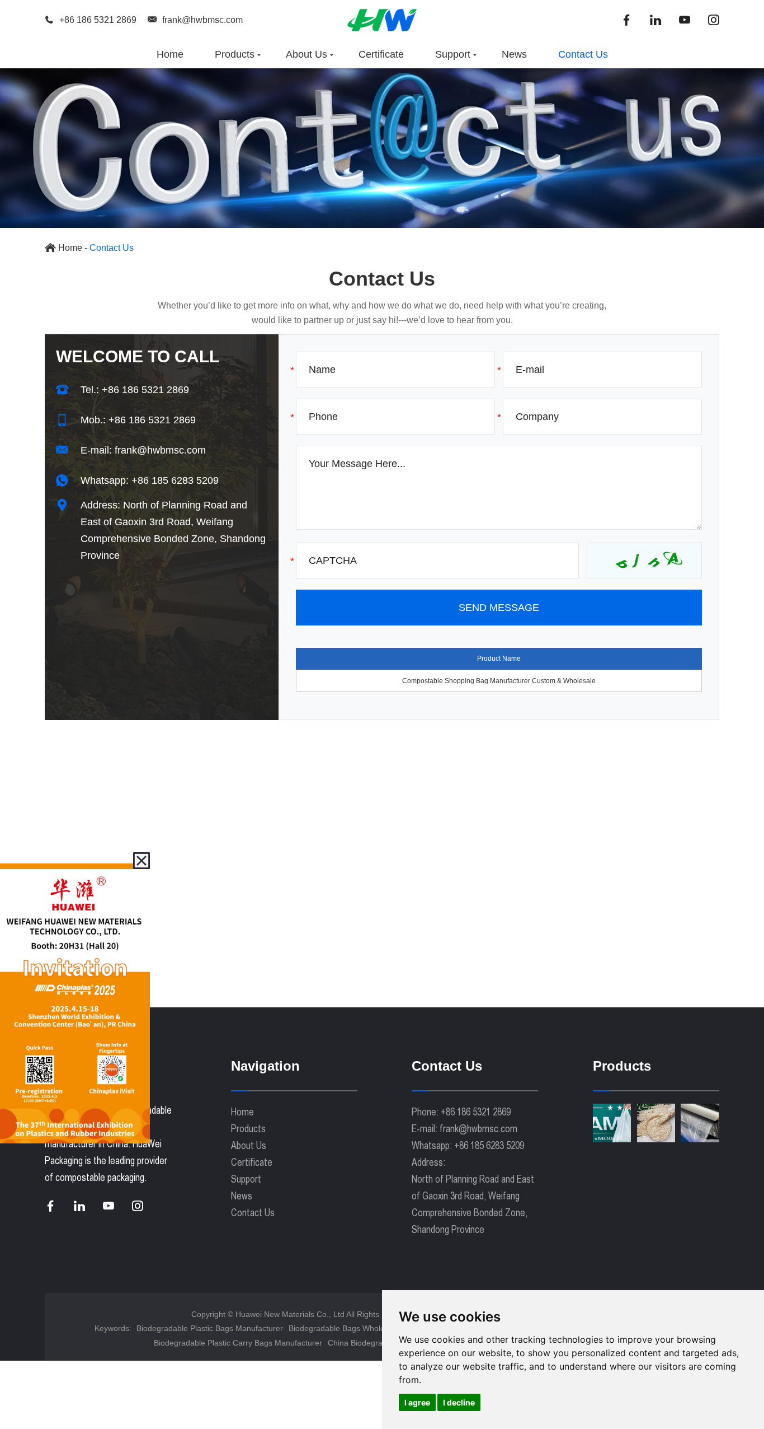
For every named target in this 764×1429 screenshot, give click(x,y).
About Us (306, 54)
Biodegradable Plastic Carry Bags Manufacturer (238, 1342)
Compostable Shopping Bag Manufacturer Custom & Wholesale (499, 681)
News (514, 54)
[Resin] (656, 1123)
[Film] (700, 1123)
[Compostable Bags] (612, 1123)
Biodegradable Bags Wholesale (344, 1328)
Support (452, 54)
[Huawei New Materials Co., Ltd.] (382, 19)
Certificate (381, 54)
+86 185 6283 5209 (175, 480)
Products (234, 54)
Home (170, 54)
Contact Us (583, 54)
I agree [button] (417, 1402)
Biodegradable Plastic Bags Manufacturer (209, 1328)
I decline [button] (459, 1402)
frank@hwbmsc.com (202, 20)
